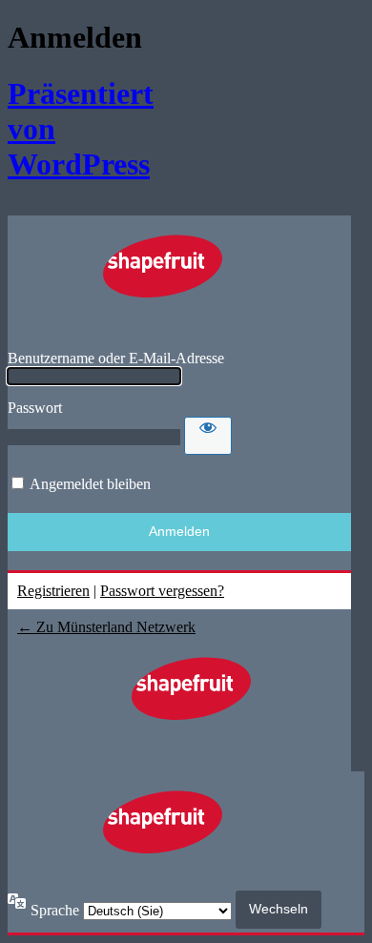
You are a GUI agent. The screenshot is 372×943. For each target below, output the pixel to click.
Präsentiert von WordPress (67, 128)
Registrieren (53, 591)
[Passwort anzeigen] (208, 436)
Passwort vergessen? (162, 591)
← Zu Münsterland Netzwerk (106, 627)
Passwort (35, 408)
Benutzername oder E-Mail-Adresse (116, 358)
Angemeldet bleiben (90, 484)
